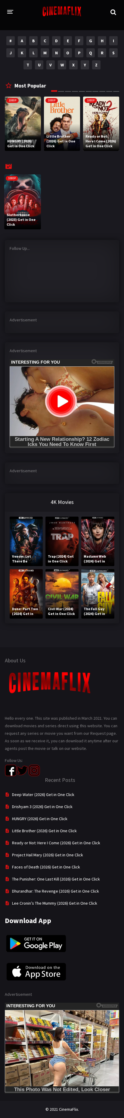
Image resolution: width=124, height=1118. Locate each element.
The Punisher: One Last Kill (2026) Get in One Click (56, 879)
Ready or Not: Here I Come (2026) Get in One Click (56, 843)
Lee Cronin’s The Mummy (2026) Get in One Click (54, 903)
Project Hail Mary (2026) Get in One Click (47, 855)
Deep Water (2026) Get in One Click (43, 794)
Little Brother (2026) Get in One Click (44, 830)
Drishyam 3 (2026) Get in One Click (42, 806)
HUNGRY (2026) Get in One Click (39, 818)
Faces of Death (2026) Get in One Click (46, 867)
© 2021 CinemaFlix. (62, 1109)
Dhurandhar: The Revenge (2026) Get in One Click (55, 891)
